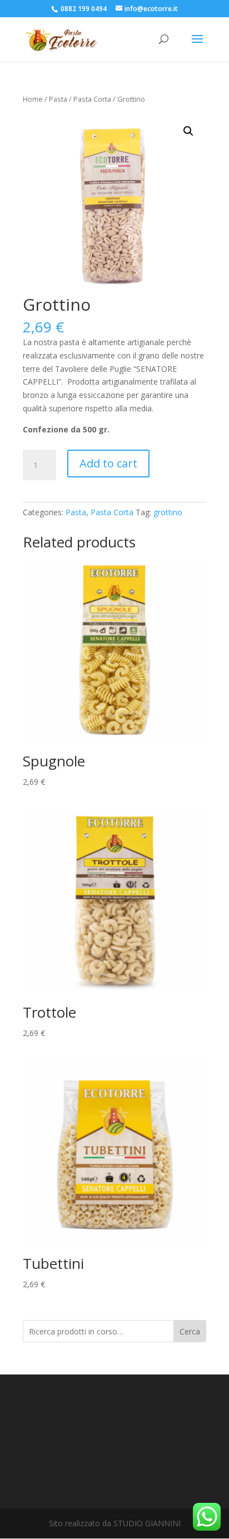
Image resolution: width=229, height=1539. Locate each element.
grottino (167, 512)
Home (33, 99)
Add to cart (108, 463)
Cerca (190, 1331)
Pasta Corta (92, 99)
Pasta (58, 99)
